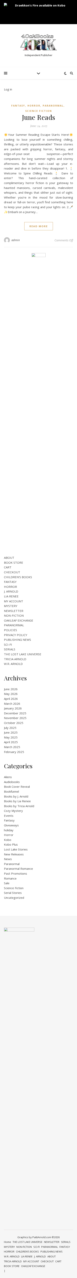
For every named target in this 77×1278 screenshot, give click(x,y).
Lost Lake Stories (16, 849)
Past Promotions (15, 873)
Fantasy (18, 105)
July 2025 (10, 728)
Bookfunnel (11, 791)
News (8, 859)
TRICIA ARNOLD (15, 659)
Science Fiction (38, 111)
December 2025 (15, 713)
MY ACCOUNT (13, 601)
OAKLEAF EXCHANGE (18, 620)
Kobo (7, 840)
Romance (10, 878)
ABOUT (9, 558)
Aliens (8, 777)
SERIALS (9, 649)
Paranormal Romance (18, 869)
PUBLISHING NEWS (17, 640)
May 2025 (11, 737)
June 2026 (11, 689)
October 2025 (13, 723)
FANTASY (10, 582)
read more (38, 226)
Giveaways (11, 825)
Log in (8, 89)
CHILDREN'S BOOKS (18, 577)
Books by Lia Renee (17, 801)
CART (7, 567)
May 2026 (11, 694)
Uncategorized (14, 898)
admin (15, 240)
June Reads (38, 117)
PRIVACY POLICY (15, 635)
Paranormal (53, 105)
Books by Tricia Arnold (19, 806)
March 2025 (12, 747)
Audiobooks (12, 782)
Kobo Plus (11, 844)
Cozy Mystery (13, 811)
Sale (6, 883)
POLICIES (10, 630)
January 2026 (13, 708)
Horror (33, 105)
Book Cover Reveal (17, 786)
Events (8, 816)
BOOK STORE (13, 562)
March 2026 (12, 704)
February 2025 (14, 752)
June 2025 (11, 732)
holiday (8, 830)
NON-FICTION (14, 615)
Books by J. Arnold (16, 796)
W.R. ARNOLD (13, 664)
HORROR (10, 587)
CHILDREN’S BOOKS (27, 1251)
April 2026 (11, 699)
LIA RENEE (11, 596)
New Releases (14, 854)
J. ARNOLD (11, 591)
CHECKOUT (12, 572)
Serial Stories (13, 893)
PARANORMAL (14, 625)
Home (7, 1242)
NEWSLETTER (13, 611)
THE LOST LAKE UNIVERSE (22, 654)
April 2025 (11, 742)
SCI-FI (8, 644)
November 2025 (15, 718)
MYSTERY (10, 606)
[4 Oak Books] (38, 42)
